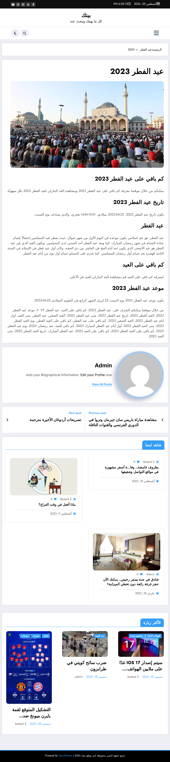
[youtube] (13, 4)
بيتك (86, 15)
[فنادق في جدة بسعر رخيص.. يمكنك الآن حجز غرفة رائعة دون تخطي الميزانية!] (126, 551)
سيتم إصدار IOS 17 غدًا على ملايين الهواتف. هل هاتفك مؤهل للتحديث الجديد (85, 666)
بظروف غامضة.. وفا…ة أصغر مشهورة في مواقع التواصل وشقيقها (132, 469)
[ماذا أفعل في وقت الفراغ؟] (43, 476)
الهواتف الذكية (97, 635)
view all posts (102, 384)
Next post (75, 413)
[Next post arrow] (7, 420)
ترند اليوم (44, 635)
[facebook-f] (33, 4)
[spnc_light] (15, 33)
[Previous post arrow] (163, 420)
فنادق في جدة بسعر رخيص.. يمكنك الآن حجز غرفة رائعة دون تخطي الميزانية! (131, 581)
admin (103, 365)
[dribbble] (23, 4)
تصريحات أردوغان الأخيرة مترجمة (55, 419)
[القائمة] (156, 33)
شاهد (157, 635)
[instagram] (18, 4)
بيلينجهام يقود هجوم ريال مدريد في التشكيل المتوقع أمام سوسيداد (142, 667)
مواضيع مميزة (80, 635)
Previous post (97, 413)
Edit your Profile (92, 375)
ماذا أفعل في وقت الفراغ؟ (57, 504)
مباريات (148, 635)
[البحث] (25, 33)
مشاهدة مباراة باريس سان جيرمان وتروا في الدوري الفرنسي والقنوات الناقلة (123, 422)
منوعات (137, 635)
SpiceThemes (65, 709)
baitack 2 (148, 462)
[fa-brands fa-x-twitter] (28, 4)
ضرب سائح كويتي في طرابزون (31, 666)
